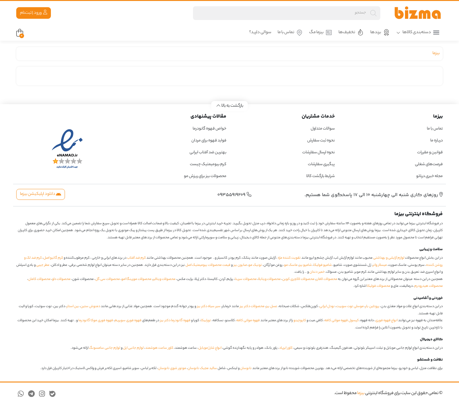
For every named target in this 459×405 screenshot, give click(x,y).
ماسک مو (291, 265)
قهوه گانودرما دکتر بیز (175, 320)
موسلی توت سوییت (350, 306)
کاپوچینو (300, 320)
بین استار (73, 306)
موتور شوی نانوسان (172, 368)
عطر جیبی (43, 265)
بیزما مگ (316, 32)
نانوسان (246, 368)
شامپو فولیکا (322, 265)
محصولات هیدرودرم (428, 286)
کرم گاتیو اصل (53, 258)
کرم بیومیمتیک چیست (208, 164)
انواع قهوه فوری (386, 320)
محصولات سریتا (246, 279)
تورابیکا (206, 320)
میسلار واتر (380, 265)
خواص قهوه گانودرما (209, 128)
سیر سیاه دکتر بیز (208, 306)
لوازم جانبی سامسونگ (104, 348)
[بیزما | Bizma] (418, 13)
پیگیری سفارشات (321, 164)
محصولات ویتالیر (164, 279)
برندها (375, 32)
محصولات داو (61, 279)
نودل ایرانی (327, 306)
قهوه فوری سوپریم (128, 320)
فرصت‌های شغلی (429, 164)
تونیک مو (255, 265)
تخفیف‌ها (346, 32)
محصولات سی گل (107, 279)
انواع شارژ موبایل (209, 348)
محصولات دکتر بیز (252, 306)
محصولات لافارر (326, 279)
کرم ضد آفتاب (136, 258)
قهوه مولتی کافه (248, 320)
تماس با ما (286, 32)
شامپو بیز (305, 265)
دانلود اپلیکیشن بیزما (38, 194)
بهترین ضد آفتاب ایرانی (208, 152)
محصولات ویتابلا (269, 279)
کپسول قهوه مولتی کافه (341, 320)
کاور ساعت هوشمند (159, 348)
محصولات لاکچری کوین (298, 279)
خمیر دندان (317, 272)
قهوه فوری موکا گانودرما (95, 320)
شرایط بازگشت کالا (320, 176)
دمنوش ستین (90, 306)
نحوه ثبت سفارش (321, 140)
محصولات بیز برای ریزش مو (205, 176)
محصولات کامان (39, 279)
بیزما (436, 53)
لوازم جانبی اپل (133, 348)
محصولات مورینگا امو (136, 279)
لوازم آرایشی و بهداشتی (388, 258)
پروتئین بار (372, 306)
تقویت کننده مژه (289, 258)
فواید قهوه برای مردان (208, 140)
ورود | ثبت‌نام (31, 13)
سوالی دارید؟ (260, 32)
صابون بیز (240, 265)
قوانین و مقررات (430, 152)
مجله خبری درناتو (429, 176)
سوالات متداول (323, 128)
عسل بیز (271, 306)
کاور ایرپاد (286, 348)
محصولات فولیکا (378, 286)
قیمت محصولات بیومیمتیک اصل (207, 265)
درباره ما (436, 140)
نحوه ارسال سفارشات (318, 152)
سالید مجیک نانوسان (202, 368)
